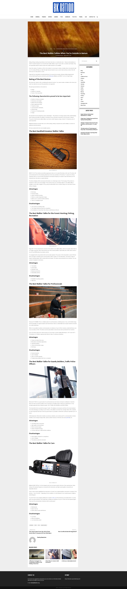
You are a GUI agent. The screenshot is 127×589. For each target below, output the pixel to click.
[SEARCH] (96, 61)
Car (86, 16)
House (82, 89)
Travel (80, 16)
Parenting (83, 93)
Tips (39, 525)
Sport (82, 97)
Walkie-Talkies (44, 525)
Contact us (92, 16)
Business (83, 72)
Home (31, 16)
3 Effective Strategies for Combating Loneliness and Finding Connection (35, 562)
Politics (74, 16)
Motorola (51, 76)
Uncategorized (84, 103)
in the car (54, 497)
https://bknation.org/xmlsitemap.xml (72, 578)
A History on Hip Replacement (69, 561)
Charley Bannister (60, 55)
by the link (68, 417)
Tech (61, 16)
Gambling (67, 16)
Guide (82, 88)
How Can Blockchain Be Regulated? (67, 532)
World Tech (83, 105)
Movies (50, 16)
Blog (82, 70)
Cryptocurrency (84, 76)
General (38, 16)
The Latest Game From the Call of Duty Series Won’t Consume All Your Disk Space (40, 532)
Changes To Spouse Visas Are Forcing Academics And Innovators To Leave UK (89, 124)
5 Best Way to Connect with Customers (52, 561)
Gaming (56, 16)
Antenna (31, 525)
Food (82, 80)
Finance (44, 16)
